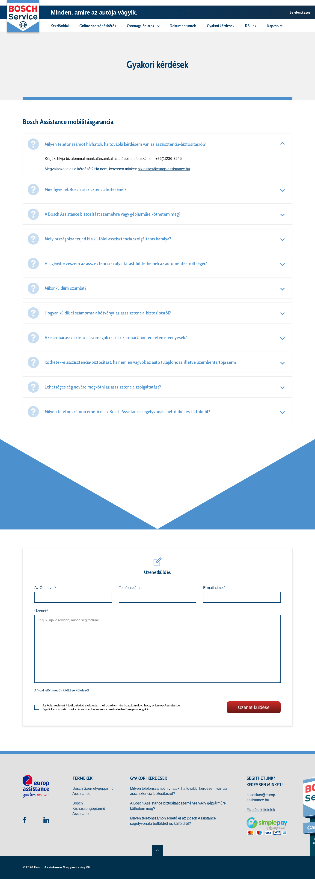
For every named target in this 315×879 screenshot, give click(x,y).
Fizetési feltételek (261, 810)
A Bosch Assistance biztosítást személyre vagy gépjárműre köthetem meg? (178, 805)
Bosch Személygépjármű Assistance (92, 790)
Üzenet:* (41, 611)
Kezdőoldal (60, 25)
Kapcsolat (274, 25)
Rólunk (250, 25)
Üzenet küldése (254, 707)
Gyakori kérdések (221, 25)
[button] (157, 155)
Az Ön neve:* (45, 588)
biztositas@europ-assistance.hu (164, 169)
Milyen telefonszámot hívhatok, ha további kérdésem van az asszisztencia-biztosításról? (178, 790)
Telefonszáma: (131, 588)
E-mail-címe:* (214, 588)
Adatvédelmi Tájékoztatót (65, 705)
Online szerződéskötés (97, 25)
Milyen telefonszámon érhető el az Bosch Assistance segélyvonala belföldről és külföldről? (173, 820)
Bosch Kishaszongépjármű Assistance (88, 808)
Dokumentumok (183, 25)
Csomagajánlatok (141, 25)
